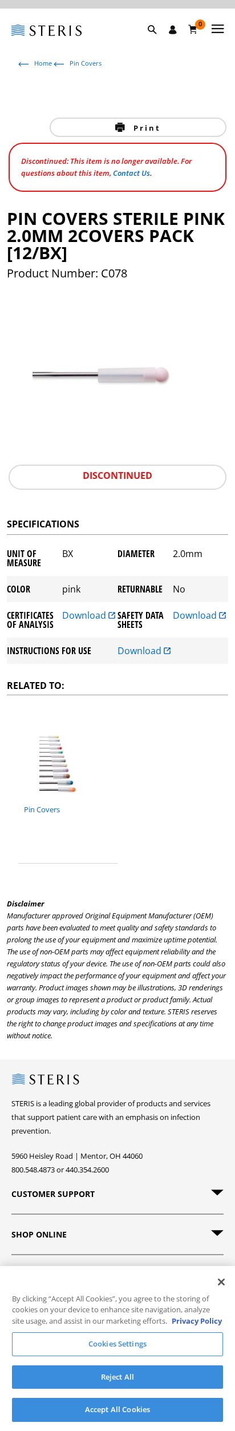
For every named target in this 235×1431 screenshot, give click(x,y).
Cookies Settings (117, 1344)
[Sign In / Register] (173, 29)
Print (145, 128)
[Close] (221, 1282)
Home (43, 63)
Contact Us (131, 173)
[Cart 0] (193, 29)
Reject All (117, 1377)
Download (85, 616)
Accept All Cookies (117, 1409)
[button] (158, 42)
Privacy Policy (197, 1321)
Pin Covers (86, 63)
